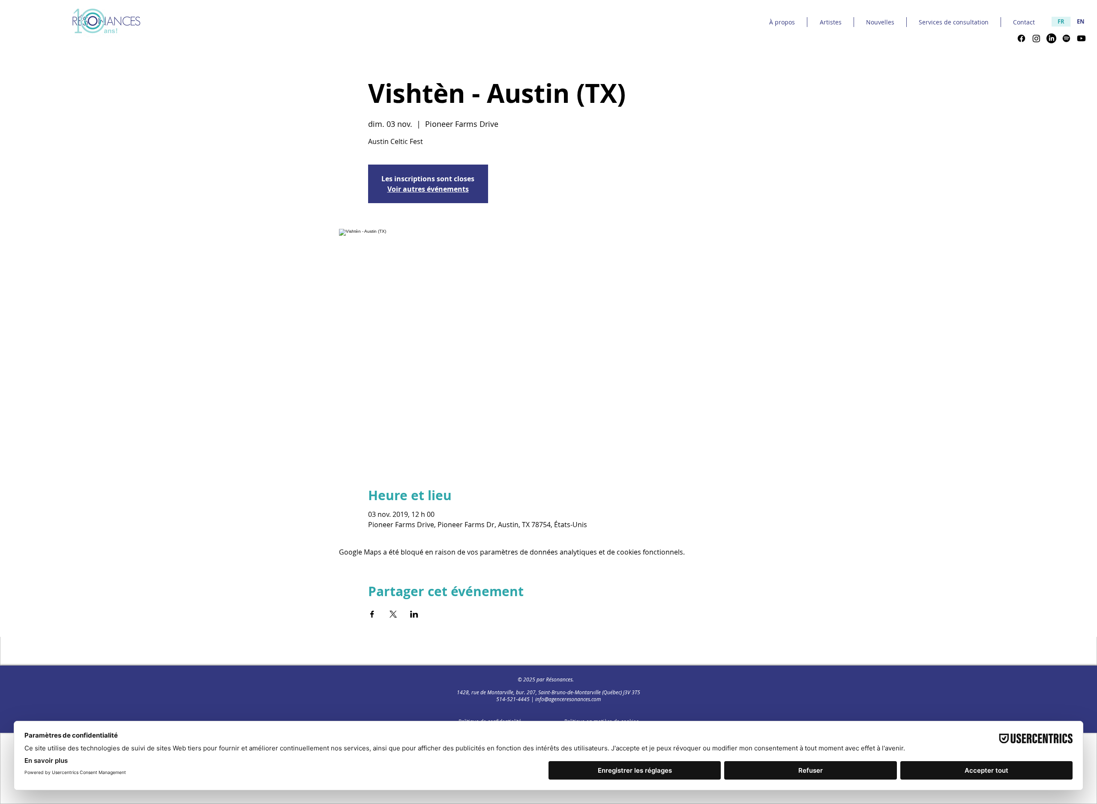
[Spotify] (1066, 38)
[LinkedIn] (1051, 38)
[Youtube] (1081, 38)
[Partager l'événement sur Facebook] (372, 614)
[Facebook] (1021, 38)
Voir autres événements (428, 189)
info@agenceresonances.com (568, 699)
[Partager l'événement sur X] (393, 614)
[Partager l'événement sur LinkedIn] (414, 614)
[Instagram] (1036, 38)
